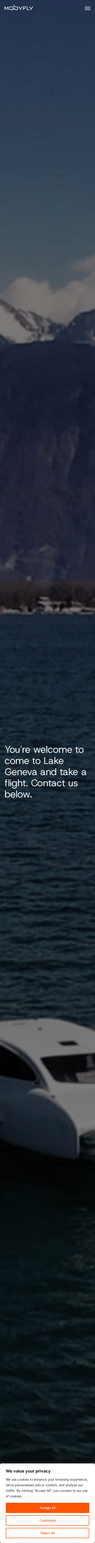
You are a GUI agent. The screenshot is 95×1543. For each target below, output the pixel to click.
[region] (47, 1503)
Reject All (48, 1533)
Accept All (47, 1508)
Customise (47, 1520)
